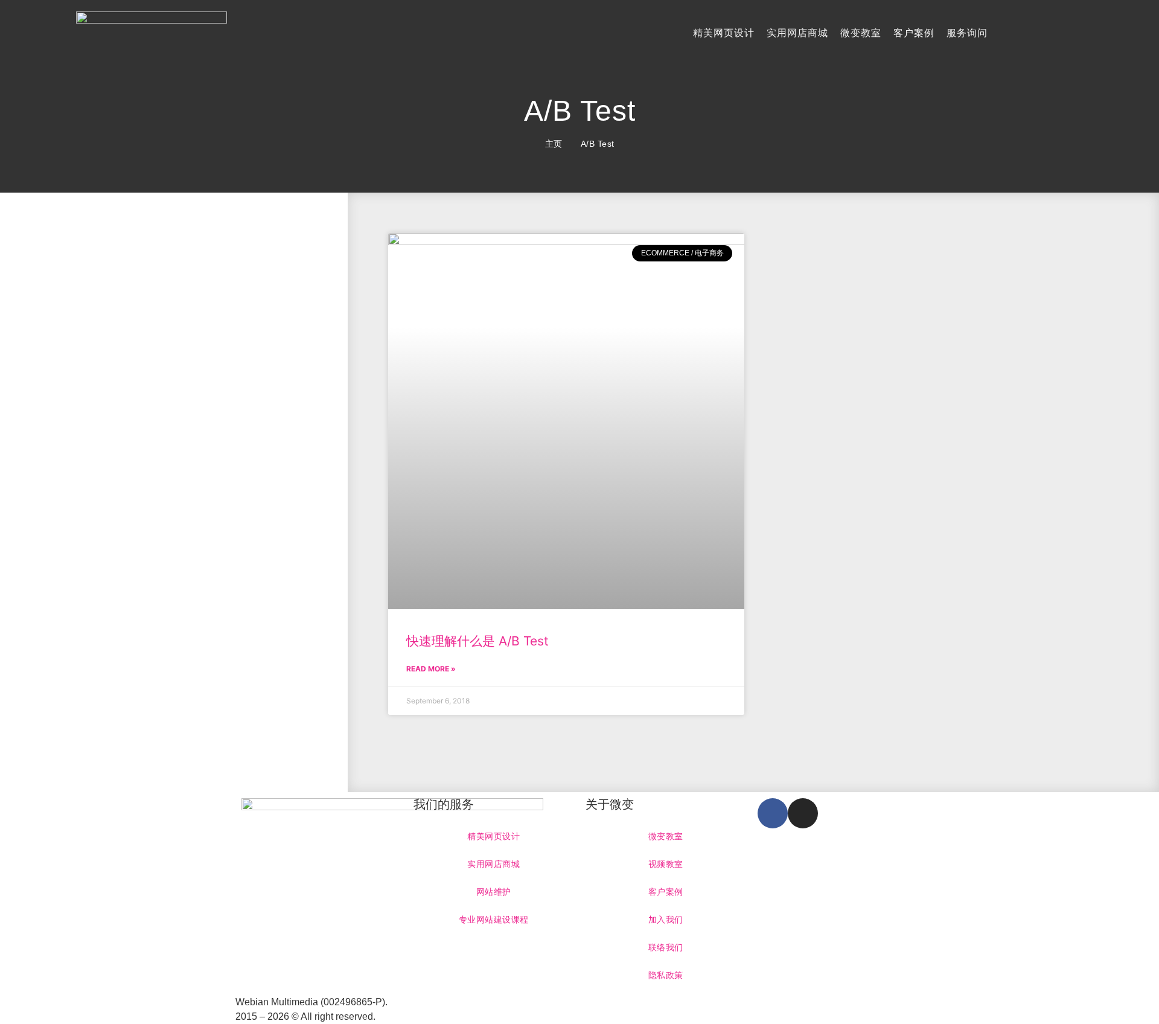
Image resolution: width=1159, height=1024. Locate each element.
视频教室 (665, 864)
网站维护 (493, 892)
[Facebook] (773, 813)
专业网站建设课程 (494, 919)
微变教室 (860, 33)
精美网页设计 (724, 33)
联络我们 (665, 947)
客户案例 (913, 33)
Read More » (431, 668)
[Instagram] (803, 813)
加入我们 (665, 919)
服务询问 (967, 33)
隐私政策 (665, 975)
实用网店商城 (797, 33)
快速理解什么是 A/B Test (477, 640)
